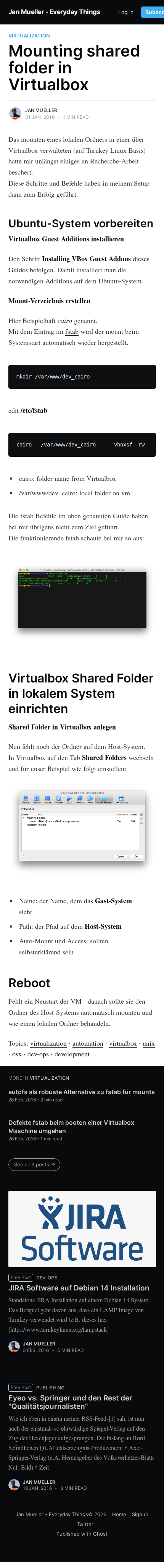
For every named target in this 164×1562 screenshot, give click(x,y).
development (72, 1053)
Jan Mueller (41, 110)
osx (17, 1053)
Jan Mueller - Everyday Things (54, 12)
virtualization (29, 35)
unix (149, 1043)
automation (87, 1043)
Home (119, 1514)
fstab (72, 331)
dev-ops (38, 1053)
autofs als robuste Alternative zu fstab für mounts (81, 1092)
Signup (140, 1514)
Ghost (100, 1534)
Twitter (85, 1524)
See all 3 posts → (34, 1164)
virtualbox (123, 1043)
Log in (125, 12)
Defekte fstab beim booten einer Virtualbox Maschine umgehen (71, 1127)
